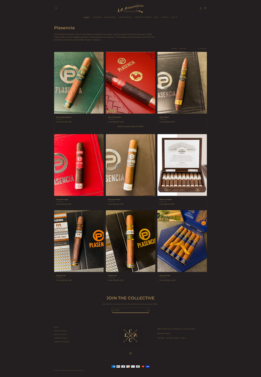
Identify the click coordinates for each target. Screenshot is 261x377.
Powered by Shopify (77, 370)
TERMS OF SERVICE (61, 342)
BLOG (56, 327)
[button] (56, 8)
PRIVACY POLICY (60, 331)
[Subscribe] (146, 310)
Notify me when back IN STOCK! (130, 126)
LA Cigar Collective (65, 370)
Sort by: (174, 48)
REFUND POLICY (60, 334)
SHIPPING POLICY (61, 338)
